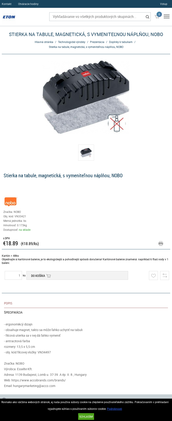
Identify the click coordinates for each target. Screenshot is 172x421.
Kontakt (6, 4)
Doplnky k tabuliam (121, 42)
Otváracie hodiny (28, 4)
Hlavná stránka (44, 42)
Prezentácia (97, 42)
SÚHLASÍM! (86, 416)
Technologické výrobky (71, 42)
